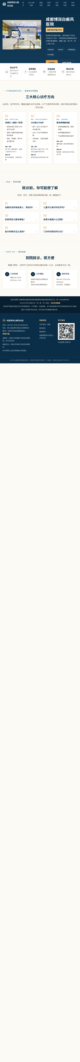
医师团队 (49, 3)
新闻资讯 (41, 3)
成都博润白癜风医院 (13, 4)
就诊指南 (72, 3)
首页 (23, 3)
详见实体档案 (55, 303)
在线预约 (52, 62)
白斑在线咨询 (66, 62)
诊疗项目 (57, 3)
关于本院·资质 (31, 3)
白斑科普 (65, 3)
